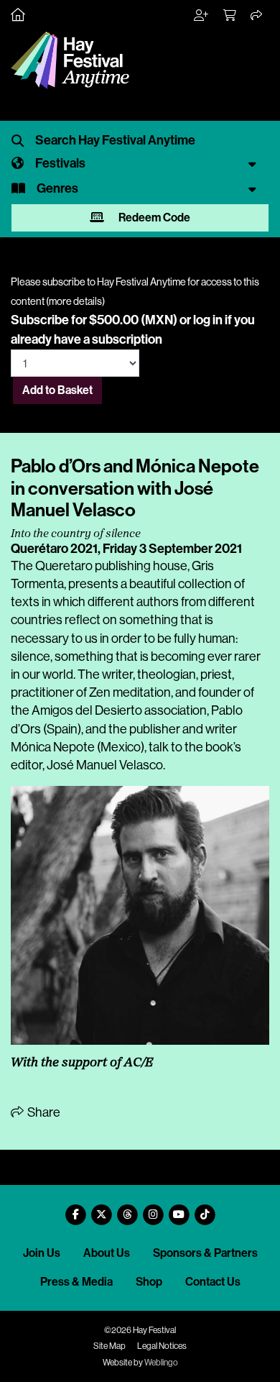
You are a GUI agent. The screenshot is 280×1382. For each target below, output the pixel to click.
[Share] (257, 15)
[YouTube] (179, 1209)
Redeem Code (153, 217)
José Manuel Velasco (105, 765)
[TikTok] (205, 1209)
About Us (106, 1253)
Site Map (109, 1346)
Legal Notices (162, 1346)
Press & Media (76, 1282)
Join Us (41, 1253)
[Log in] (201, 15)
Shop (149, 1282)
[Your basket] (230, 15)
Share (42, 1112)
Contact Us (213, 1282)
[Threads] (127, 1209)
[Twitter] (101, 1209)
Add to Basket (57, 390)
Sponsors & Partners (205, 1253)
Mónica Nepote (53, 747)
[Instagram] (153, 1209)
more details (75, 301)
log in (208, 320)
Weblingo (161, 1363)
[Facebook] (75, 1209)
